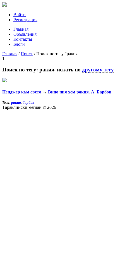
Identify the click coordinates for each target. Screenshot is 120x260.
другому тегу (98, 70)
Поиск (27, 53)
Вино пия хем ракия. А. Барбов (79, 92)
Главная (20, 29)
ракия (16, 102)
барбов (28, 102)
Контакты (22, 39)
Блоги (19, 44)
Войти (19, 14)
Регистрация (25, 19)
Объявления (25, 34)
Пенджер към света (21, 92)
